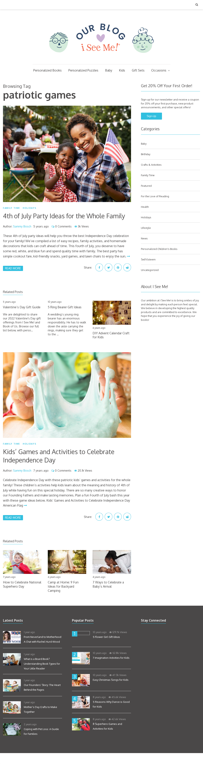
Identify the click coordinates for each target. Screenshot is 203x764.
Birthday (145, 154)
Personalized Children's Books (159, 248)
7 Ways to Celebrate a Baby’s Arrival (108, 584)
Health (145, 206)
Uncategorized (150, 270)
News (144, 238)
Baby (108, 70)
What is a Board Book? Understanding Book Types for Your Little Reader (42, 663)
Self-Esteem (148, 259)
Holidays (29, 208)
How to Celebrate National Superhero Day (22, 584)
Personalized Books (47, 70)
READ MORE (13, 268)
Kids (122, 70)
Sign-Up (151, 116)
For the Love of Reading (155, 196)
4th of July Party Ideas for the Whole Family (64, 216)
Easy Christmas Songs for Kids (110, 679)
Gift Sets (138, 70)
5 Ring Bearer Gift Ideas (64, 307)
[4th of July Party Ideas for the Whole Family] (67, 154)
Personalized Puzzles (83, 70)
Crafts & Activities (151, 164)
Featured (146, 185)
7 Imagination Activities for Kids (111, 657)
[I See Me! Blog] (101, 59)
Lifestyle (146, 227)
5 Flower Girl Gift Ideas (106, 636)
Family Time (11, 208)
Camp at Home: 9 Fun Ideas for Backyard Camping (63, 586)
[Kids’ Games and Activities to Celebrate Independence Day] (67, 395)
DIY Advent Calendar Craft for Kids (111, 335)
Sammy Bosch (22, 226)
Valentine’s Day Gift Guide (21, 307)
